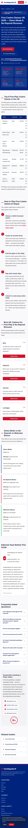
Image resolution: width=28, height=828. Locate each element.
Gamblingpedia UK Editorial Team (13, 58)
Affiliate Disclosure (5, 815)
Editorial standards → (7, 593)
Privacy (3, 811)
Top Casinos (21, 2)
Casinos (8, 9)
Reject (4, 824)
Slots (2, 785)
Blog (2, 791)
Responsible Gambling (6, 813)
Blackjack (3, 787)
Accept (11, 824)
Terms (2, 809)
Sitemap (3, 802)
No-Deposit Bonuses (9, 53)
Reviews (3, 782)
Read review (14, 356)
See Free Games (7, 49)
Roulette (3, 789)
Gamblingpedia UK (8, 2)
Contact (3, 800)
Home (2, 9)
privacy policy (7, 820)
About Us (3, 798)
